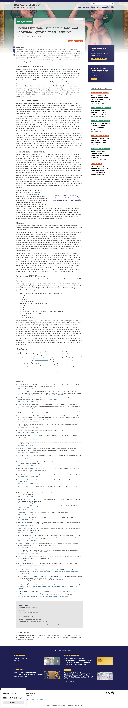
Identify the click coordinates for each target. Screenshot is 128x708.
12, (74, 107)
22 (24, 194)
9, (69, 107)
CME (112, 7)
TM (100, 55)
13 (75, 107)
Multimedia (105, 7)
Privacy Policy (26, 699)
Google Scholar (29, 388)
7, (44, 105)
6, (25, 236)
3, (64, 81)
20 (22, 140)
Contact (32, 699)
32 (28, 259)
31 (54, 244)
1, (61, 74)
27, (28, 236)
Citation (71, 41)
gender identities (55, 75)
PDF (75, 41)
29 (70, 236)
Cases (93, 7)
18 (47, 113)
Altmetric (80, 41)
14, (41, 113)
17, (46, 113)
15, (42, 113)
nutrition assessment (41, 360)
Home (79, 7)
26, (27, 236)
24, (63, 218)
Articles (86, 7)
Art (98, 7)
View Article (21, 388)
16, (44, 113)
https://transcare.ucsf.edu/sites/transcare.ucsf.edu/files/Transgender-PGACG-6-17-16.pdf (42, 395)
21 (34, 144)
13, (53, 265)
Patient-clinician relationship (47, 373)
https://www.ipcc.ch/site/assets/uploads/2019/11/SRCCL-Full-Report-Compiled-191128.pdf (43, 596)
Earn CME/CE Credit (99, 58)
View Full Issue (64, 686)
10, (70, 107)
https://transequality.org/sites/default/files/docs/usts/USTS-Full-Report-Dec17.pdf (40, 580)
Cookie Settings (39, 699)
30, (53, 244)
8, (68, 107)
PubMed (27, 401)
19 (31, 136)
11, (72, 107)
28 (29, 236)
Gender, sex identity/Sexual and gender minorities (28, 373)
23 (59, 210)
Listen (94, 79)
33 (78, 261)
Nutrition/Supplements (60, 373)
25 (64, 218)
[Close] (24, 690)
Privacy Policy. (18, 700)
